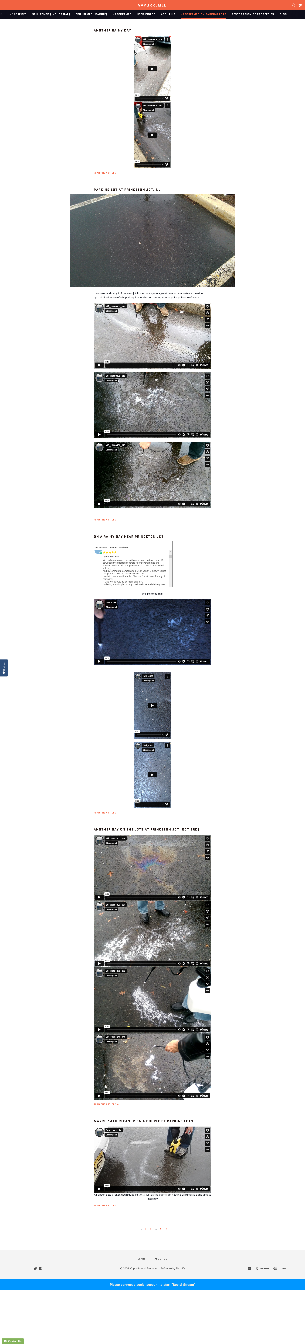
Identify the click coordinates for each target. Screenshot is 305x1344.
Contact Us (14, 1341)
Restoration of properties (253, 14)
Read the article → (106, 173)
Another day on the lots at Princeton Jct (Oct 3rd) (146, 829)
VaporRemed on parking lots (203, 14)
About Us (168, 14)
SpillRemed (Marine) (91, 14)
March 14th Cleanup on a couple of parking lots (143, 1121)
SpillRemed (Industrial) (51, 14)
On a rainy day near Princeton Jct (129, 536)
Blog (283, 14)
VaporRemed (152, 5)
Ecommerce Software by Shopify (166, 1268)
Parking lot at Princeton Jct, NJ (127, 189)
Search (142, 1258)
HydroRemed (17, 14)
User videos (146, 14)
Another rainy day (112, 30)
